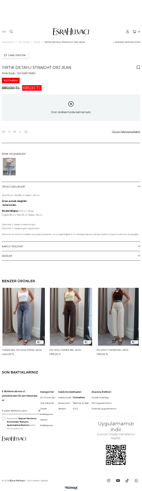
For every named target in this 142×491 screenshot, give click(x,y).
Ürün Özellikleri (13, 186)
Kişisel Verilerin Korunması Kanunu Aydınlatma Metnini (21, 421)
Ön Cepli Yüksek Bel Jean (65, 349)
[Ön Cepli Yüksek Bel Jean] (71, 317)
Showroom (64, 403)
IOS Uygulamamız (102, 403)
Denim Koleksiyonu (46, 422)
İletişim (62, 408)
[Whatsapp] (136, 480)
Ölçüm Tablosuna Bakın (126, 131)
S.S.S (75, 408)
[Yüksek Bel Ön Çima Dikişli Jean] (23, 317)
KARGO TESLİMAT (12, 246)
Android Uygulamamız (104, 408)
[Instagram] (108, 480)
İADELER (7, 255)
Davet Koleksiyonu (46, 411)
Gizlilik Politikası (100, 397)
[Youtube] (118, 480)
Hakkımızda (64, 397)
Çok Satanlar (47, 403)
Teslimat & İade (81, 403)
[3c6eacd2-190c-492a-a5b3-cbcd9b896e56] (14, 438)
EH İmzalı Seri (47, 397)
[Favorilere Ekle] (138, 67)
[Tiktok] (127, 480)
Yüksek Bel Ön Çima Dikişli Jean (22, 349)
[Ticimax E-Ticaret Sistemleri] (71, 488)
